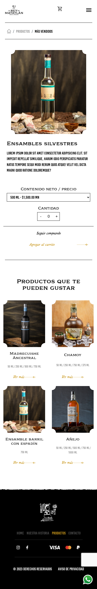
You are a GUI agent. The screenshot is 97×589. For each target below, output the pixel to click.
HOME (20, 533)
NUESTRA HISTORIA (38, 533)
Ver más (18, 376)
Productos (23, 31)
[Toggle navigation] (88, 10)
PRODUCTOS (59, 533)
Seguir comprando (49, 233)
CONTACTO (74, 533)
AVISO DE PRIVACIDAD (71, 569)
